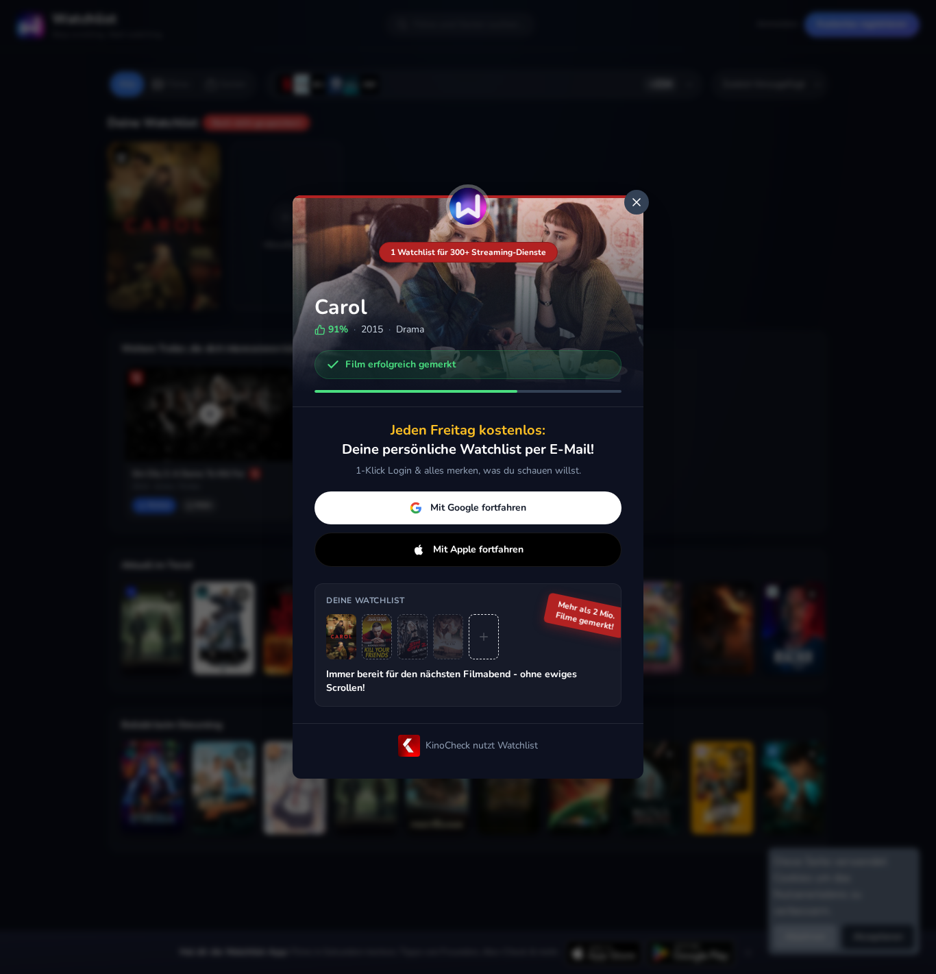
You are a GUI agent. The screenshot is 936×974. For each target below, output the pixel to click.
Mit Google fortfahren (478, 507)
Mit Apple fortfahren (478, 549)
